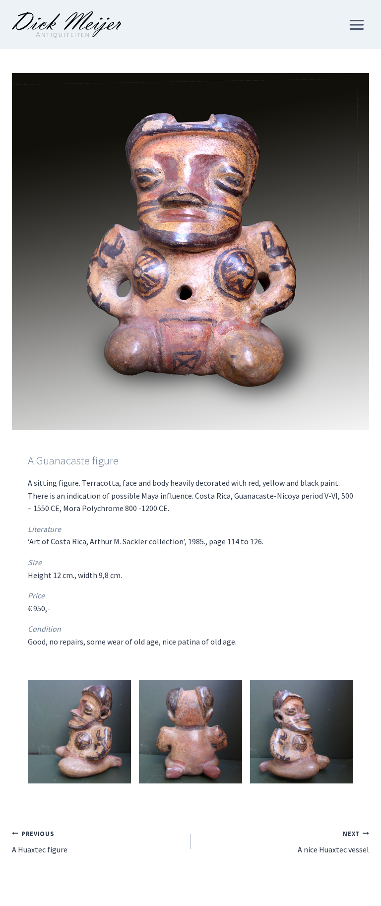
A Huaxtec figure (39, 842)
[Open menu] (356, 24)
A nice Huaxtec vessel (333, 842)
